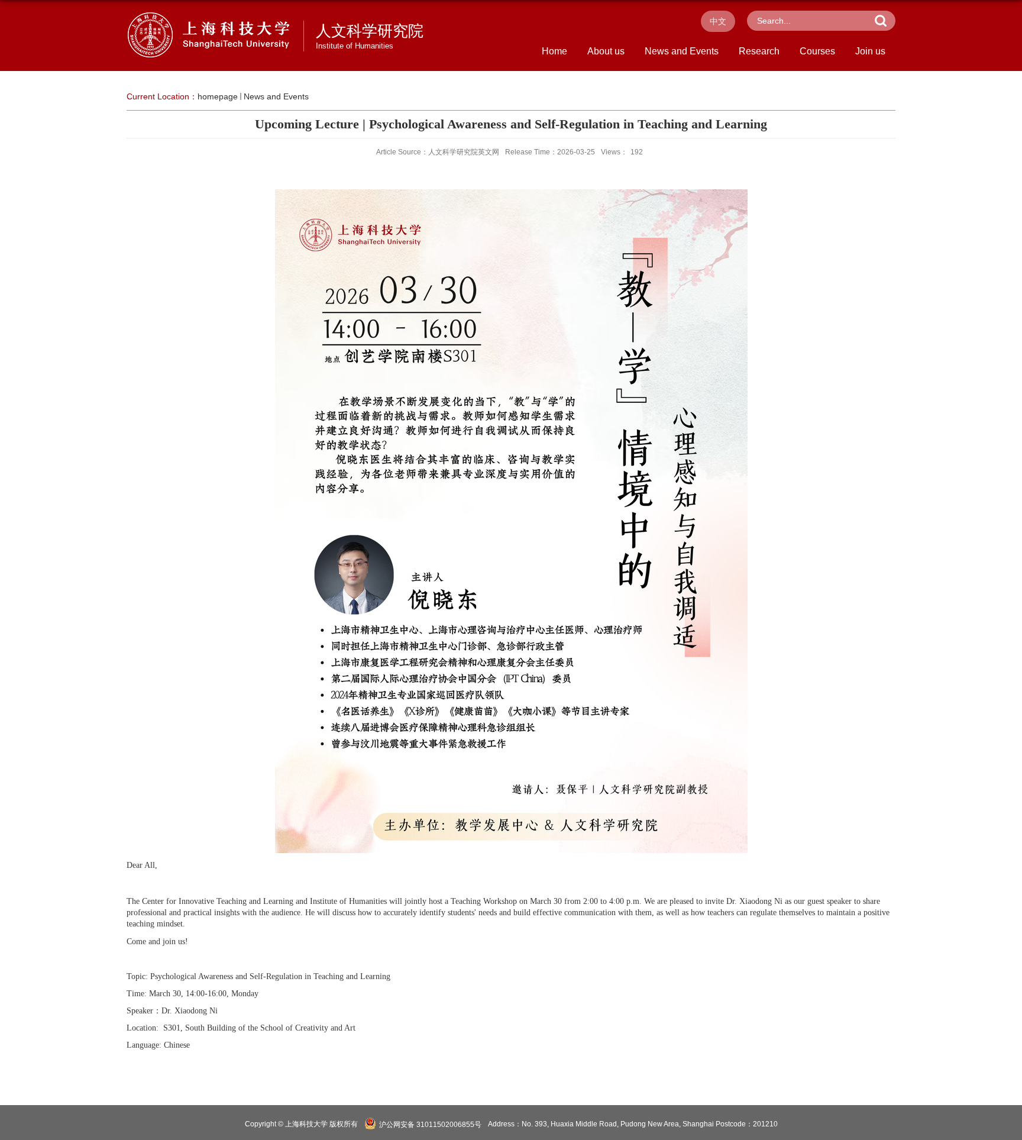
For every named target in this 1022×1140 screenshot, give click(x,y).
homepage (218, 96)
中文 (718, 21)
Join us (870, 51)
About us (606, 51)
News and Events (682, 51)
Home (554, 51)
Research (759, 51)
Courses (817, 51)
